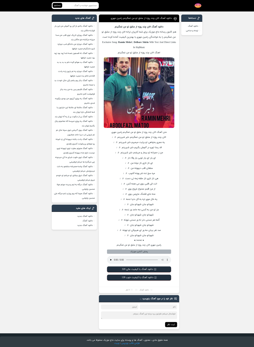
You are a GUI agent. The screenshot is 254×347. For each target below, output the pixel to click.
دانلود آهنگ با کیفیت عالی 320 (137, 269)
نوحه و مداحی (192, 30)
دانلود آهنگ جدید (85, 216)
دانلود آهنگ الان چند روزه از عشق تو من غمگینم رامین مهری (141, 18)
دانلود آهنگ (144, 290)
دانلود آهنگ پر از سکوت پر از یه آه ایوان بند (74, 116)
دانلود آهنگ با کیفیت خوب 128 (137, 277)
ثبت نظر (171, 324)
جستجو (57, 5)
